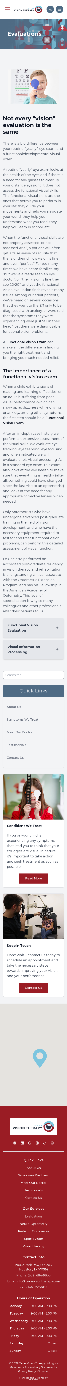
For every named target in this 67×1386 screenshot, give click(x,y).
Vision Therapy (33, 1246)
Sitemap (43, 1371)
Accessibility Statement (40, 1367)
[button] (7, 9)
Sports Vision (33, 1239)
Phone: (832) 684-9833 (33, 1275)
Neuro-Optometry (33, 1224)
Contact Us (15, 757)
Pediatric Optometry (33, 1231)
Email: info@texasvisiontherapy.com (33, 1281)
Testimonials (16, 745)
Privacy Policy (27, 1371)
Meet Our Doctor (19, 732)
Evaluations (33, 1216)
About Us (14, 707)
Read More (33, 878)
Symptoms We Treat (22, 719)
